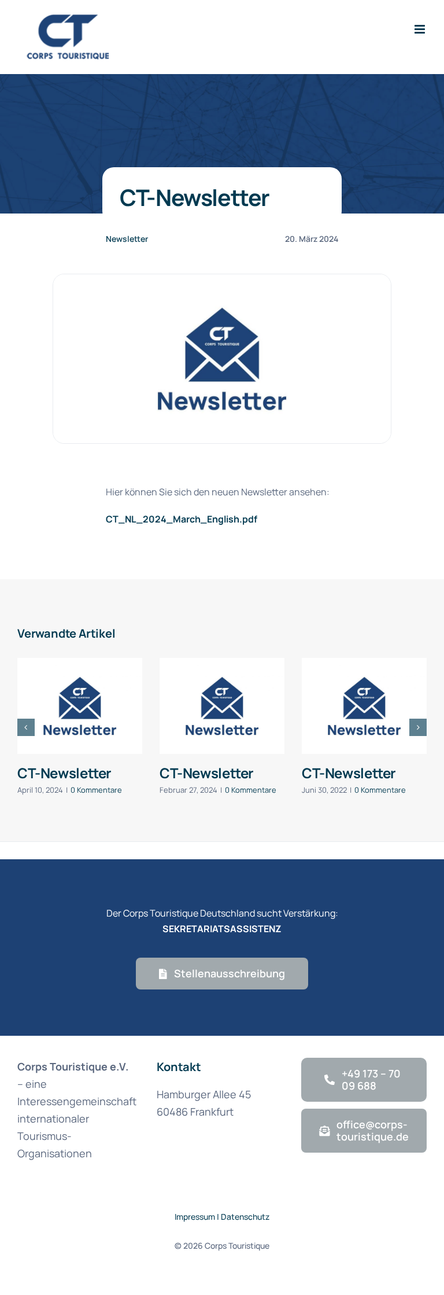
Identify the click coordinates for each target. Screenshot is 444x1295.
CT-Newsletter (64, 772)
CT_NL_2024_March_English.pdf (181, 519)
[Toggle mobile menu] (421, 29)
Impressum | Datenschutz (222, 1216)
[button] (26, 727)
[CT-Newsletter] (79, 705)
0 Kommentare (96, 790)
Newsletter (127, 238)
